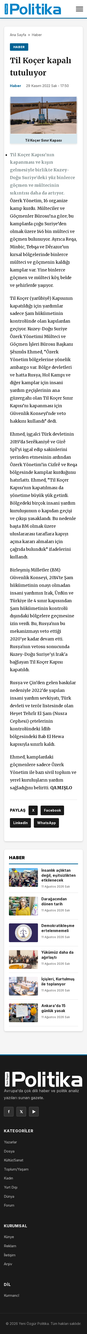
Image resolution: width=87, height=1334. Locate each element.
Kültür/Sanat (13, 1160)
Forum (9, 1205)
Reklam (10, 1246)
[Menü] (79, 9)
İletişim (9, 1255)
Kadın (8, 1178)
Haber (37, 35)
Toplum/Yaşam (16, 1169)
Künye (9, 1236)
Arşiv (8, 1264)
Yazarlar (10, 1142)
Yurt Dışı (10, 1187)
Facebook (52, 810)
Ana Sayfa (18, 35)
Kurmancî (11, 1295)
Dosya (9, 1151)
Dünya (9, 1196)
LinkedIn (20, 823)
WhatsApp (46, 823)
